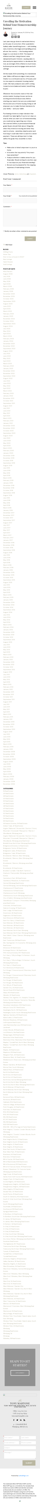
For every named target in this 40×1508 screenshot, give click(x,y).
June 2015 (6, 587)
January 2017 (8, 540)
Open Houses (8, 262)
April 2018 (6, 505)
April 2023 (6, 361)
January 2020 (8, 453)
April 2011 (6, 712)
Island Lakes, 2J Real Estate (12, 1017)
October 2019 (8, 461)
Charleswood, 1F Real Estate (13, 888)
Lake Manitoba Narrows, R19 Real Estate (17, 1025)
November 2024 (9, 319)
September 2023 (9, 349)
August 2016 (7, 553)
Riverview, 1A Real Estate (11, 1157)
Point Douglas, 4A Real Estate (13, 1107)
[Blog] (24, 1420)
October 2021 (8, 401)
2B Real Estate (8, 796)
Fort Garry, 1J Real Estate (12, 965)
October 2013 (8, 637)
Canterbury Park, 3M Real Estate (14, 878)
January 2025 (8, 316)
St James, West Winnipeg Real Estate (16, 1222)
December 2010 (8, 722)
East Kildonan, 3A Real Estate (13, 923)
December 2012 (8, 662)
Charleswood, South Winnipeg (13, 893)
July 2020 (6, 438)
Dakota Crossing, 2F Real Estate (14, 908)
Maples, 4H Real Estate (11, 1050)
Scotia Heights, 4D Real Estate (14, 1182)
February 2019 (8, 480)
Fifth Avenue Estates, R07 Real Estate (16, 953)
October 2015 (8, 577)
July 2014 (6, 615)
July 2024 (6, 329)
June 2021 (6, 411)
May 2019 (6, 473)
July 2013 (6, 645)
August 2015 (7, 582)
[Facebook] (14, 1420)
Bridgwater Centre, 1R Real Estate (15, 848)
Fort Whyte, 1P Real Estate (12, 985)
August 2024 (8, 326)
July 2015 (6, 585)
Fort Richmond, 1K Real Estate (13, 968)
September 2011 (8, 699)
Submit (30, 239)
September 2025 (9, 301)
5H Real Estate (8, 818)
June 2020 (7, 441)
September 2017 (9, 520)
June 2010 (6, 737)
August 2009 (8, 762)
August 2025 (8, 304)
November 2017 (8, 515)
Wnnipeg (6, 1336)
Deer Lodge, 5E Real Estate (12, 910)
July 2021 (6, 408)
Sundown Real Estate (10, 1241)
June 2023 (7, 356)
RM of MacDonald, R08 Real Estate (15, 1162)
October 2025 (8, 299)
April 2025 (7, 309)
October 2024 (8, 321)
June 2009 (7, 767)
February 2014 (8, 627)
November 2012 (8, 664)
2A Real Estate (8, 793)
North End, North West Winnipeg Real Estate (19, 1085)
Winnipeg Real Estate (10, 1331)
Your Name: (7, 185)
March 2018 (7, 508)
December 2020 (9, 426)
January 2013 (8, 660)
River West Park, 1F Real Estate (14, 1152)
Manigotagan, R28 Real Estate (13, 1035)
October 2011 (8, 697)
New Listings (7, 259)
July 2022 (6, 381)
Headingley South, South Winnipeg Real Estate (19, 1013)
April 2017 (6, 533)
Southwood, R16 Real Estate (13, 1209)
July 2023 (6, 354)
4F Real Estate (8, 808)
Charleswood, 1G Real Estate (13, 891)
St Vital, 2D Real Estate (11, 1229)
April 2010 (6, 742)
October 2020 (8, 431)
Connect (26, 7)
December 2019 (8, 456)
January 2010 (8, 749)
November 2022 (9, 373)
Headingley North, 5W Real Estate (15, 1010)
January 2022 (8, 396)
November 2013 (8, 635)
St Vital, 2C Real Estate (11, 1226)
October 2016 (8, 548)
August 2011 (7, 702)
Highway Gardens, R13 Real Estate (15, 1015)
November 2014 (8, 605)
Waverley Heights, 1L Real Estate (14, 1264)
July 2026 (6, 276)
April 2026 (7, 284)
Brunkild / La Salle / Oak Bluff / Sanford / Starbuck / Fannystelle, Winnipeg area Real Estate (18, 873)
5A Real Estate (8, 811)
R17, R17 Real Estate (10, 1119)
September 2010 (9, 729)
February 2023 (8, 366)
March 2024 (7, 336)
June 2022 (7, 383)
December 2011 (8, 692)
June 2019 (6, 470)
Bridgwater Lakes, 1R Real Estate (14, 851)
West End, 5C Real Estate (12, 1284)
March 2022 (7, 391)
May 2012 (6, 679)
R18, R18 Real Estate (10, 1122)
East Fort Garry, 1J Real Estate (14, 920)
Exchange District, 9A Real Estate (15, 950)
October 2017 (8, 518)
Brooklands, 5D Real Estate (12, 868)
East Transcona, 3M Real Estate (14, 940)
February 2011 (8, 717)
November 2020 (9, 428)
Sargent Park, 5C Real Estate (13, 1179)
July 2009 (6, 764)
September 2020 (9, 433)
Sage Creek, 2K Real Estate (12, 1174)
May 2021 (6, 413)
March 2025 (7, 311)
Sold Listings (7, 264)
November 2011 (8, 694)
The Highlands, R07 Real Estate (14, 1244)
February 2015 (8, 597)
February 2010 (8, 747)
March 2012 (7, 684)
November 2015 (8, 575)
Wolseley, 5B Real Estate (11, 1338)
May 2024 (6, 331)
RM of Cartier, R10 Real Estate (13, 1159)
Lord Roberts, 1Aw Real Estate (13, 1032)
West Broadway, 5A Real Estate (14, 1266)
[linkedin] (21, 1420)
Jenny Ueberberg (20, 174)
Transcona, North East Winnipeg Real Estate (18, 1249)
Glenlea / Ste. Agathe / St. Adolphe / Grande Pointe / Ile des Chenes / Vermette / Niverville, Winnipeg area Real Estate (19, 1000)
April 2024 (7, 334)
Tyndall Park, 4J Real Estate (13, 1254)
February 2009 (8, 776)
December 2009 (9, 752)
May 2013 (6, 650)
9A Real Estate (8, 821)
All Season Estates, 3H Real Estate (15, 823)
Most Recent (7, 271)
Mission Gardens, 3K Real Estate (14, 1065)
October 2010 (8, 727)
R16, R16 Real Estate (10, 1117)
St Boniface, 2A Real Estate (12, 1214)
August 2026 (8, 274)
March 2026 (7, 286)
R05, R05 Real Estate (10, 1115)
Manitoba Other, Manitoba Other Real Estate (19, 1040)
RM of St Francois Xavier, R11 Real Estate (17, 1167)
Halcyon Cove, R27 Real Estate (14, 1007)
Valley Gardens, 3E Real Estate (14, 1261)
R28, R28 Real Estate (10, 1124)
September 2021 (9, 403)
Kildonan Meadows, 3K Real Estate (15, 1020)
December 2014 (8, 602)
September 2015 (9, 580)
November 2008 (9, 784)
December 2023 (9, 344)
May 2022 (6, 386)
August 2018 (7, 495)
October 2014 (8, 607)
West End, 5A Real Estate (12, 1281)
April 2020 (7, 446)
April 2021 (6, 416)
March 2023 (7, 364)
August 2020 (8, 436)
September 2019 (9, 463)
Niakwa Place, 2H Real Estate (13, 1070)
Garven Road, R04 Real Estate (14, 990)
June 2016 (6, 558)
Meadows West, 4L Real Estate (14, 1057)
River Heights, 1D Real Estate (13, 1147)
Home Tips (7, 254)
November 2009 (9, 754)
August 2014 (7, 612)
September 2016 (9, 550)
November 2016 (8, 545)
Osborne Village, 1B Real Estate (14, 1105)
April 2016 (6, 563)
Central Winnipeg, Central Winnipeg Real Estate (20, 886)
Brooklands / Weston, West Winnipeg (16, 856)
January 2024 (8, 341)
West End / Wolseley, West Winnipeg (16, 1274)
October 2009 (8, 757)
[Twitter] (18, 1420)
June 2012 (6, 677)
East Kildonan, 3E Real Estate (13, 928)
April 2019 (6, 475)
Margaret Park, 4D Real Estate (14, 1055)
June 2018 (6, 500)
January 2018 (8, 510)
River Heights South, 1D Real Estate (15, 1142)
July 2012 (6, 675)
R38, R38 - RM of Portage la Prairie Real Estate (19, 1127)
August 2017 (7, 523)
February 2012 (8, 687)
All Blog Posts (8, 252)
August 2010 (7, 732)
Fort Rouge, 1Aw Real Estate (13, 983)
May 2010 (6, 739)
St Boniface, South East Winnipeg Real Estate (19, 1216)
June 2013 (6, 647)
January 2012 (8, 689)
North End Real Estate (11, 1072)
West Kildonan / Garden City (13, 1286)
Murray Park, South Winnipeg (13, 1067)
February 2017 (8, 538)
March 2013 (7, 655)
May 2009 (7, 769)
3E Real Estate (8, 801)
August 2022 (7, 378)
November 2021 (8, 398)
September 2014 (9, 610)
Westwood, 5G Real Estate (12, 1311)
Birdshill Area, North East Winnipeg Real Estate (19, 843)
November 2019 (8, 458)
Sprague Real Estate (10, 1212)
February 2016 (8, 567)
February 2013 (8, 657)
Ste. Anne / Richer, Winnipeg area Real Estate (19, 1239)
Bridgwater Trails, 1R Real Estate (14, 853)
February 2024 (8, 339)
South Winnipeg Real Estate (13, 1204)
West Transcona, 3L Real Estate (14, 1301)
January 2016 (8, 570)
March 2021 (7, 418)
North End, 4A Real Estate (12, 1075)
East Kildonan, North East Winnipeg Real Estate (20, 933)
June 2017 (6, 528)
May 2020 (6, 443)
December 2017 (8, 513)
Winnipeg (6, 1328)
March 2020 (7, 448)
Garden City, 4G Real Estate (13, 988)
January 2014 (8, 630)
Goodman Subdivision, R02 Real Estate (17, 1005)
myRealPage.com (24, 1476)
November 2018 (8, 488)
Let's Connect (20, 1373)
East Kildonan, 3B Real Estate (13, 925)
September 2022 (9, 376)
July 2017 (6, 525)
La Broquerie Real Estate (12, 1022)
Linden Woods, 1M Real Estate (13, 1030)
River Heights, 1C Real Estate (13, 1144)
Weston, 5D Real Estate (11, 1304)
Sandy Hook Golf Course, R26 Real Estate (17, 1177)
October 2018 (8, 490)
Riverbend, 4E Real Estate (12, 1154)
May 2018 (6, 503)
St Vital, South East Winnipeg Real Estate (17, 1236)
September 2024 (9, 324)
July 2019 (6, 468)
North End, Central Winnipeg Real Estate (17, 1080)
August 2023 (7, 351)
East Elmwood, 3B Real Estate (13, 918)
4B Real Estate (8, 806)
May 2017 (6, 530)
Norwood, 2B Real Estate (12, 1100)
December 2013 (8, 632)
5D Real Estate (8, 816)
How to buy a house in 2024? (13, 257)
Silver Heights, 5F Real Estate (13, 1189)
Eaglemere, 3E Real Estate (12, 916)
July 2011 (6, 704)
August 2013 (7, 642)
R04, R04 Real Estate (10, 1112)
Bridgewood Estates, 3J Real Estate (15, 846)
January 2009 (8, 779)
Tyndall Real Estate (10, 1256)
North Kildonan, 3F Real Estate (13, 1087)
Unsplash (32, 174)
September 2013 (9, 640)
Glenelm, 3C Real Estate (11, 995)
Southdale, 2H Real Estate (12, 1207)
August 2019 (7, 465)
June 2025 (7, 306)
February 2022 (8, 393)
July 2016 (6, 555)
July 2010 (6, 734)
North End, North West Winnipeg (14, 1082)
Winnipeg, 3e (7, 1333)
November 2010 (8, 724)
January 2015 (8, 600)
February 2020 (8, 451)
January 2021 (8, 423)
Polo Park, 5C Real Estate (12, 1110)
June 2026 (7, 279)
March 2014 (7, 625)
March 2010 (7, 744)
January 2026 (8, 291)
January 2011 (7, 719)
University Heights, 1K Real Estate (14, 1259)
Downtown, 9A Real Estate (12, 913)
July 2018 (6, 498)
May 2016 (6, 560)
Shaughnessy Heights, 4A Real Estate (16, 1184)
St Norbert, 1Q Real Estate (12, 1224)
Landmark (6, 1027)
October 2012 (8, 667)
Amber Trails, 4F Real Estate (13, 826)
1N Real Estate (8, 791)
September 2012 (9, 670)
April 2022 (6, 388)
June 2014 (6, 617)
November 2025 (9, 296)
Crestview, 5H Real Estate (12, 905)
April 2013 (6, 652)
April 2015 (6, 592)
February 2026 (8, 289)
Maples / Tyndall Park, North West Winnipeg (18, 1042)
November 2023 (9, 346)
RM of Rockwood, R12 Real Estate (15, 1164)
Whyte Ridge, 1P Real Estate (13, 1314)
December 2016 (8, 543)
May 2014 (6, 620)
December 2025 (9, 294)
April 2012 (6, 682)
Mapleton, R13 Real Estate (12, 1052)
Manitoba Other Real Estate (13, 1037)
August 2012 (7, 672)
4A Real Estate (8, 804)
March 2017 (7, 535)
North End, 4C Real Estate (12, 1077)
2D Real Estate (8, 799)
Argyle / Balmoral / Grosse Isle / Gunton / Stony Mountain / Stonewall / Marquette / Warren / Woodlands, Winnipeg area (20, 830)
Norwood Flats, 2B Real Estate (13, 1097)
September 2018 (9, 493)
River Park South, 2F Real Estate (14, 1149)
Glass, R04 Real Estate (11, 993)
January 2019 (8, 483)
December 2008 (9, 781)
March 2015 (7, 595)
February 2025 (8, 314)
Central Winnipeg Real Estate (13, 883)
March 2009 (7, 774)
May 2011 (6, 709)
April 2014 (6, 622)
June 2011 (6, 707)
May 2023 (6, 358)
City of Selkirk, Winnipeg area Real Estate (17, 898)
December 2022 (9, 371)
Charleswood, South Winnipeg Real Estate (18, 896)
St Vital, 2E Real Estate (11, 1231)
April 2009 (7, 772)
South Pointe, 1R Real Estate (13, 1194)
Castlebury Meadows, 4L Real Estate (16, 881)
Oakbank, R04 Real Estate (12, 1102)
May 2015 (6, 590)
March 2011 (7, 714)
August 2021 (7, 406)
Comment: (7, 207)
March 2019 (7, 478)
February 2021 (8, 421)
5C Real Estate (8, 813)
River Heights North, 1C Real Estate (15, 1139)
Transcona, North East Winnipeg (14, 1246)
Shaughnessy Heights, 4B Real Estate (16, 1187)
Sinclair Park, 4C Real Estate (13, 1192)
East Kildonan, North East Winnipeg (15, 930)
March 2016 (7, 565)
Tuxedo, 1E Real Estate (11, 1251)
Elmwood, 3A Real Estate (12, 948)
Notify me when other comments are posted (20, 231)
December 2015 (8, 572)
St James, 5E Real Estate (12, 1219)
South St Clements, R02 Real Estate (15, 1197)
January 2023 (8, 368)
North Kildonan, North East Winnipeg (16, 1090)
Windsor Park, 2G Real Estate (13, 1326)
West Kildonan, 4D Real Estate (14, 1299)
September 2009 (9, 759)
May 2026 (6, 281)
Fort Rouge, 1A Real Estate (12, 980)
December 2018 (8, 485)
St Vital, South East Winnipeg (13, 1234)
